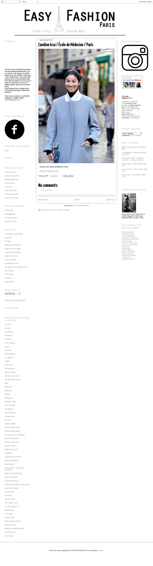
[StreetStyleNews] (132, 88)
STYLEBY (8, 324)
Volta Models (9, 282)
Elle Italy (8, 420)
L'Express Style (10, 416)
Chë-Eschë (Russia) (11, 481)
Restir (7, 383)
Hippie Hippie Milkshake (13, 245)
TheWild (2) (9, 335)
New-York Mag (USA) (12, 438)
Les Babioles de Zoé (11, 263)
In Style (7, 328)
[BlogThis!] (66, 176)
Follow (7, 150)
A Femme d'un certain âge (13, 234)
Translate (138, 135)
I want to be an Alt (11, 256)
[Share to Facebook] (70, 176)
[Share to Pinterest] (72, 176)
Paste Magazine (10, 354)
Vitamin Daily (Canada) (12, 431)
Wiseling (7, 394)
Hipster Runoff (10, 499)
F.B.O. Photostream (11, 198)
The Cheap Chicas (11, 503)
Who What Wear (10, 372)
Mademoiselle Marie (11, 179)
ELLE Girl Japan (10, 343)
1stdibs (7, 361)
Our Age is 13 (9, 357)
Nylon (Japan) (9, 464)
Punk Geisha (9, 274)
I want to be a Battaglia (13, 249)
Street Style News (11, 190)
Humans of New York (12, 176)
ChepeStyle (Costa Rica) (13, 457)
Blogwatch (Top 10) (11, 449)
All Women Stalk (10, 402)
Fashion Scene (9, 517)
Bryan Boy (8, 237)
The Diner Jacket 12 (11, 506)
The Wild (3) (9, 332)
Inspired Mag (9, 510)
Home (77, 200)
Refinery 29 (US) (10, 525)
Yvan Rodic (8, 187)
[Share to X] (68, 176)
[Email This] (64, 176)
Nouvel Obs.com (10, 532)
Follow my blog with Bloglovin (15, 300)
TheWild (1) (9, 339)
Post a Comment (46, 190)
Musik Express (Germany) (13, 473)
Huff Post (8, 350)
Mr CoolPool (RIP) (11, 218)
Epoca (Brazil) (9, 492)
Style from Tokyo (10, 221)
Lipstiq (7, 346)
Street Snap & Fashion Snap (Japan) (17, 484)
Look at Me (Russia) (11, 488)
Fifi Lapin (8, 241)
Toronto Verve (10, 183)
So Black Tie (9, 278)
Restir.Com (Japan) (11, 477)
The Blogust (9, 409)
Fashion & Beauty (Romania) (14, 528)
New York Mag (10, 405)
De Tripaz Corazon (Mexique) (15, 435)
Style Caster (9, 365)
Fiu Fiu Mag (9, 536)
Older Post (110, 200)
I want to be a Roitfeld (12, 252)
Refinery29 (8, 387)
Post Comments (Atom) (81, 205)
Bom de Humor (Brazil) (12, 427)
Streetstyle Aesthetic (12, 194)
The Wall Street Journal (12, 380)
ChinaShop (8, 495)
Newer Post (43, 200)
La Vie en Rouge (10, 260)
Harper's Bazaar (10, 424)
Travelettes (8, 453)
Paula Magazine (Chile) (12, 521)
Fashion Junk (9, 210)
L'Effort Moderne (10, 172)
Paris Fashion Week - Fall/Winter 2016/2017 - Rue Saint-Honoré (133, 159)
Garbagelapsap (10, 214)
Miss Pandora (9, 271)
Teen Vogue (9, 514)
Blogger (100, 550)
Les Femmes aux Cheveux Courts (16, 267)
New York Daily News (12, 376)
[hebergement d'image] (76, 163)
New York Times (10, 413)
